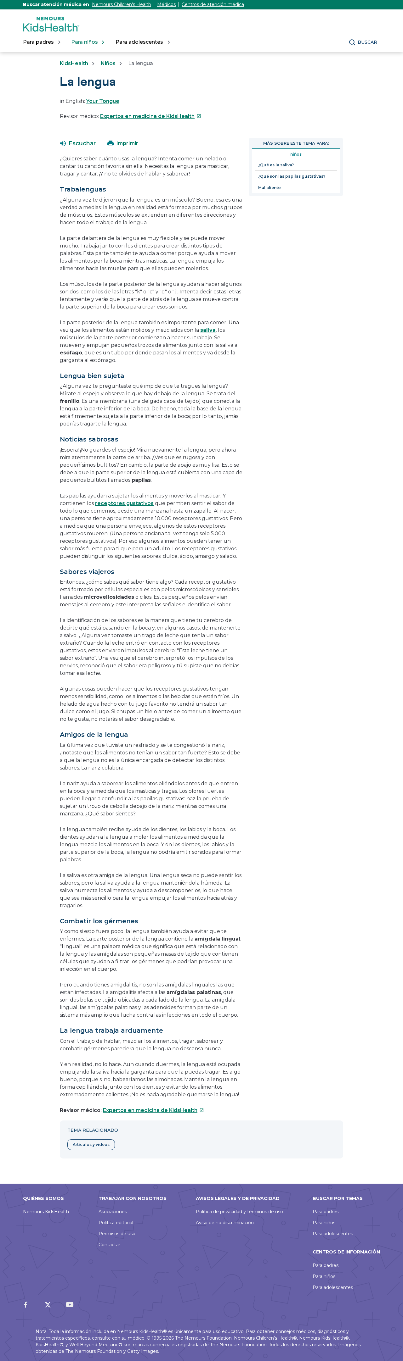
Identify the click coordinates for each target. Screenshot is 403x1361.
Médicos (166, 4)
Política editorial (116, 1222)
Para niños (324, 1222)
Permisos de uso (117, 1233)
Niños (108, 63)
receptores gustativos (124, 503)
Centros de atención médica (213, 4)
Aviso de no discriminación (225, 1222)
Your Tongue (102, 101)
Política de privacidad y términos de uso (239, 1211)
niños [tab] (296, 154)
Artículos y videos (91, 1144)
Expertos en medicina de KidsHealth (150, 116)
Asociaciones (113, 1211)
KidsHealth (74, 63)
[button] (78, 143)
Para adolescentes (333, 1233)
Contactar (109, 1244)
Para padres (325, 1211)
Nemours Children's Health (121, 4)
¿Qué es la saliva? (276, 165)
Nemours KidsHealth (46, 1211)
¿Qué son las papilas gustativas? (291, 176)
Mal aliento (269, 187)
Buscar (367, 42)
